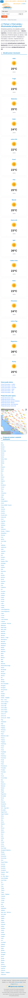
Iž (1, 543)
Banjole (3, 447)
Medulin (3, 649)
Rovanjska (3, 796)
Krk (2, 589)
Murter (2, 671)
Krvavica (3, 591)
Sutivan (3, 874)
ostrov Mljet (4, 703)
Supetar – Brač (4, 872)
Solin (2, 836)
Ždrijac (2, 962)
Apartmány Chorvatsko (20, 994)
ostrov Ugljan (4, 711)
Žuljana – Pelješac (5, 972)
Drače (2, 503)
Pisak (2, 733)
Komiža (3, 575)
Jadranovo (3, 547)
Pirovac (3, 731)
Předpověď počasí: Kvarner (8, 399)
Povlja (2, 761)
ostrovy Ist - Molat (5, 717)
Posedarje (3, 751)
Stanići (2, 846)
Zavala (2, 958)
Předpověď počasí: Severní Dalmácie (10, 401)
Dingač (2, 499)
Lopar (2, 613)
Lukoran (3, 621)
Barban (3, 449)
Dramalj (3, 509)
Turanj (2, 902)
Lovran (2, 615)
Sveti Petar (3, 880)
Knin (2, 573)
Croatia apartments (14, 992)
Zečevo (3, 964)
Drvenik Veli (4, 515)
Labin (2, 603)
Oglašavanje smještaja (16, 986)
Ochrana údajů (18, 982)
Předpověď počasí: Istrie (7, 397)
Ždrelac (3, 960)
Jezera (2, 553)
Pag (2, 719)
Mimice (3, 657)
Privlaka (3, 769)
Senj (2, 820)
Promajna (3, 771)
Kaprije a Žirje (4, 561)
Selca (2, 816)
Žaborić (3, 946)
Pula (2, 773)
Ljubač (2, 607)
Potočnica (3, 755)
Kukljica (3, 595)
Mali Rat (3, 631)
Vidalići (2, 916)
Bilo (2, 465)
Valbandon (3, 908)
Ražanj (2, 788)
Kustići (2, 599)
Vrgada (3, 936)
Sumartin (3, 868)
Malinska (3, 633)
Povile (2, 759)
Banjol (2, 445)
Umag (2, 906)
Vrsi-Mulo (3, 942)
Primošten (3, 767)
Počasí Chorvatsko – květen (8, 384)
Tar (2, 882)
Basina (2, 455)
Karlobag (3, 563)
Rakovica (3, 784)
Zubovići (3, 968)
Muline (2, 667)
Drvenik (3, 513)
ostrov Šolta (4, 709)
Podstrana (3, 743)
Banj (2, 443)
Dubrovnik (3, 517)
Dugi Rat (3, 521)
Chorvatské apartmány (14, 995)
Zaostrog (3, 952)
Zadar (2, 948)
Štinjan (2, 852)
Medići (2, 647)
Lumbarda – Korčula (6, 623)
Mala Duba (3, 627)
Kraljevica (3, 587)
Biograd (3, 467)
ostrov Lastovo (4, 701)
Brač (2, 475)
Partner (10, 994)
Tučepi (2, 900)
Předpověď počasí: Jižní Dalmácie (9, 404)
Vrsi (2, 940)
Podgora (3, 741)
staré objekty (5, 994)
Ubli (2, 904)
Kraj (2, 585)
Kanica (2, 559)
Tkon (2, 886)
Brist (2, 483)
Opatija (2, 695)
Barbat (2, 453)
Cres (2, 491)
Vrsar (2, 938)
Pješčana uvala (4, 735)
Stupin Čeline (4, 862)
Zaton (2, 956)
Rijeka (2, 790)
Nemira (3, 675)
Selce (2, 818)
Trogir (2, 892)
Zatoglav (3, 954)
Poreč (2, 749)
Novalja (3, 681)
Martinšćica (4, 639)
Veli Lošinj (3, 914)
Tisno (2, 884)
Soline (2, 838)
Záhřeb (2, 950)
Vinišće (3, 922)
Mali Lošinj (3, 629)
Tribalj (2, 888)
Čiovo (2, 489)
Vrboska (3, 934)
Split (2, 840)
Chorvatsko (3, 19)
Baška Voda (4, 459)
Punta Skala (4, 778)
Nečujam (3, 673)
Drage (2, 507)
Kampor (3, 557)
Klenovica (3, 571)
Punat (2, 776)
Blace (2, 469)
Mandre (3, 635)
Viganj (2, 920)
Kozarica (3, 581)
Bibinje (2, 463)
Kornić (2, 579)
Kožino (2, 583)
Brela (2, 479)
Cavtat (2, 487)
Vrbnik (2, 932)
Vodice (2, 926)
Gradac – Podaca (5, 531)
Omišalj (3, 693)
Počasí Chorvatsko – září (7, 390)
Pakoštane (3, 721)
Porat (2, 747)
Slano (2, 830)
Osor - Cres (4, 699)
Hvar (2, 537)
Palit (2, 723)
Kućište (3, 593)
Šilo (2, 826)
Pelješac (3, 727)
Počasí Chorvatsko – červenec (8, 387)
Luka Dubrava (4, 619)
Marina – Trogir (4, 637)
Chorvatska (16, 990)
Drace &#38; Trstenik (6, 505)
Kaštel (2, 565)
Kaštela (3, 567)
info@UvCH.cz (14, 984)
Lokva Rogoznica (5, 609)
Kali (2, 555)
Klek (2, 569)
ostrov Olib (3, 705)
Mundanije (3, 669)
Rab (2, 780)
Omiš (2, 691)
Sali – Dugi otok (5, 808)
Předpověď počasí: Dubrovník (8, 405)
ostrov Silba (4, 707)
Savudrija (3, 810)
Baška (2, 457)
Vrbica (2, 930)
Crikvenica (3, 493)
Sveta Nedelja (4, 878)
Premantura (4, 765)
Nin (2, 677)
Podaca (3, 739)
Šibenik (3, 824)
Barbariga (3, 451)
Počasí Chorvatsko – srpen (7, 389)
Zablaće (3, 944)
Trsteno (3, 898)
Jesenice (3, 551)
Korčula (3, 577)
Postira (2, 753)
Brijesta (3, 481)
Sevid (2, 822)
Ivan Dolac (3, 541)
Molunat (3, 663)
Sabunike (3, 806)
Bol (1, 473)
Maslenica (3, 643)
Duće (2, 519)
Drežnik (3, 511)
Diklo (2, 497)
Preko (2, 763)
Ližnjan (2, 605)
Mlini (2, 659)
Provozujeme (6, 989)
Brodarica (3, 485)
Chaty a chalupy (22, 992)
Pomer (2, 745)
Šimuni (2, 828)
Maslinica (3, 645)
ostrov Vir (3, 713)
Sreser (2, 842)
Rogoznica (3, 794)
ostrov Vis (3, 715)
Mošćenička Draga (5, 665)
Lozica (2, 617)
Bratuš (2, 477)
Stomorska (3, 858)
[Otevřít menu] (2, 1)
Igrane (2, 539)
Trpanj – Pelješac (5, 894)
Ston (2, 860)
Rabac (2, 782)
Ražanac (3, 786)
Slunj (2, 834)
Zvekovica (3, 974)
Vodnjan (3, 928)
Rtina (2, 800)
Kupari (2, 597)
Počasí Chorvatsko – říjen (7, 392)
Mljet (2, 661)
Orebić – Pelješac (5, 697)
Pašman (3, 725)
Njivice (2, 679)
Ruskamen (3, 804)
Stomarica (3, 856)
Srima (2, 844)
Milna (2, 653)
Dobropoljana (4, 501)
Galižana (3, 525)
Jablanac (3, 545)
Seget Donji (4, 812)
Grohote (3, 535)
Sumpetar (3, 870)
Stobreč (3, 854)
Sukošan (3, 866)
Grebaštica (3, 533)
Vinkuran (3, 924)
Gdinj (2, 527)
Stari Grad (3, 848)
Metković (3, 651)
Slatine (2, 832)
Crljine (2, 495)
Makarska (3, 625)
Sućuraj (3, 864)
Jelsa (2, 549)
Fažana (3, 523)
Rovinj (2, 798)
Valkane (3, 910)
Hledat (5, 16)
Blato (2, 471)
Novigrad (3, 685)
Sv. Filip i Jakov (4, 876)
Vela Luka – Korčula (6, 912)
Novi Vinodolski (4, 683)
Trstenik (3, 896)
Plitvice (3, 737)
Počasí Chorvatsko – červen (8, 386)
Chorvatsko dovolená (8, 990)
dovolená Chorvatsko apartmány (17, 989)
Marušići (3, 641)
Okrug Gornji (4, 689)
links (13, 994)
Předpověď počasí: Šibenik (7, 402)
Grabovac (3, 529)
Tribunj (2, 890)
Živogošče (3, 966)
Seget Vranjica (4, 814)
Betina (2, 461)
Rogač (2, 792)
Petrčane (3, 729)
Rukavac (3, 802)
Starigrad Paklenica (6, 850)
